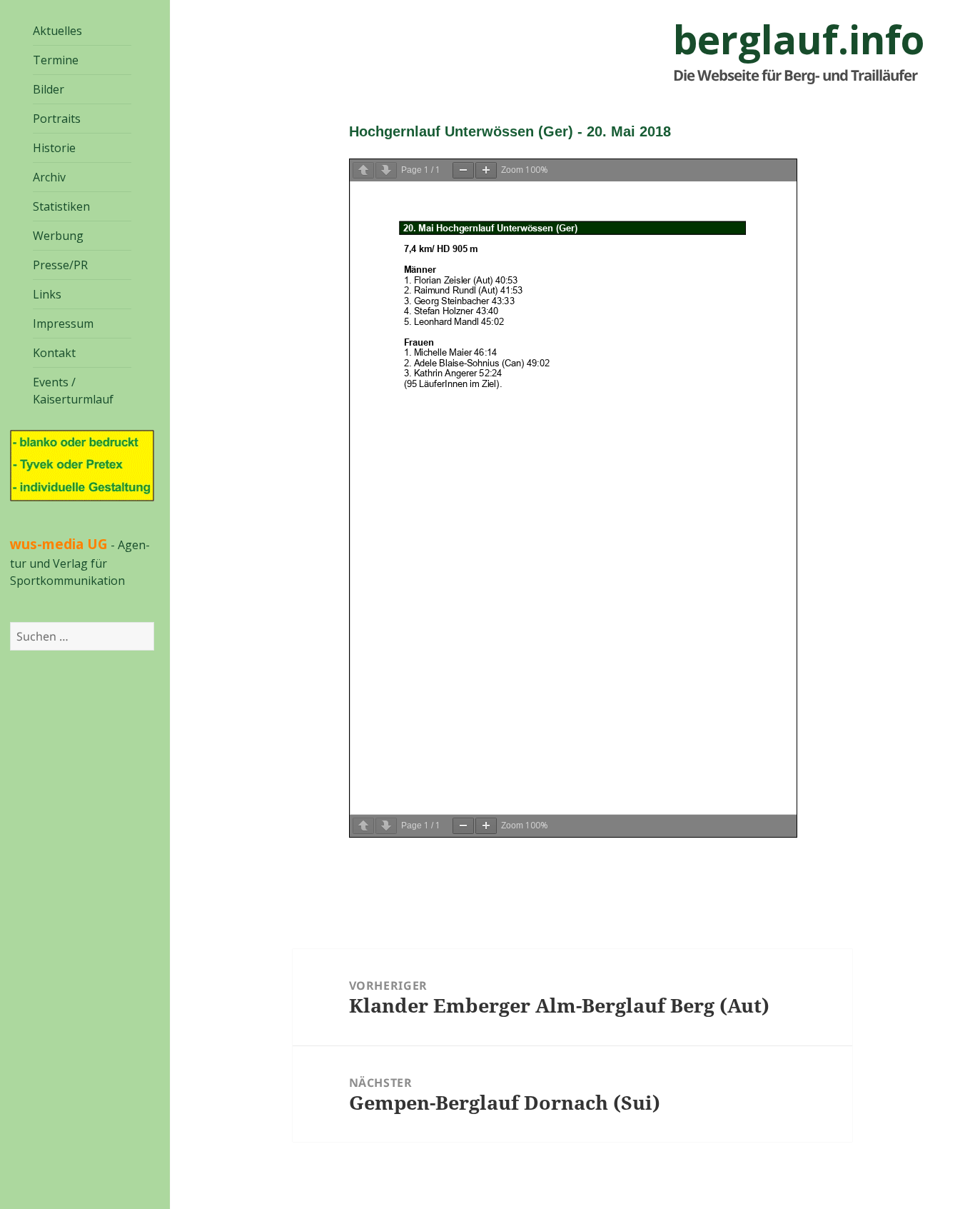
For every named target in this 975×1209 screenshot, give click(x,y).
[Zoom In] (486, 170)
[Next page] (386, 170)
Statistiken (61, 206)
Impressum (63, 323)
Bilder (48, 89)
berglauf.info (798, 39)
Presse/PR (60, 265)
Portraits (57, 118)
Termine (56, 60)
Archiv (49, 177)
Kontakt (54, 353)
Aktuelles (57, 31)
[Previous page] (363, 170)
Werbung (58, 236)
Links (47, 294)
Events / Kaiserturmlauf (73, 390)
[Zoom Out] (463, 170)
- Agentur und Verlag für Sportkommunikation (80, 562)
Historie (54, 148)
